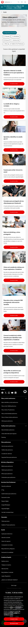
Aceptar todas (14, 619)
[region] (14, 607)
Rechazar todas (14, 623)
